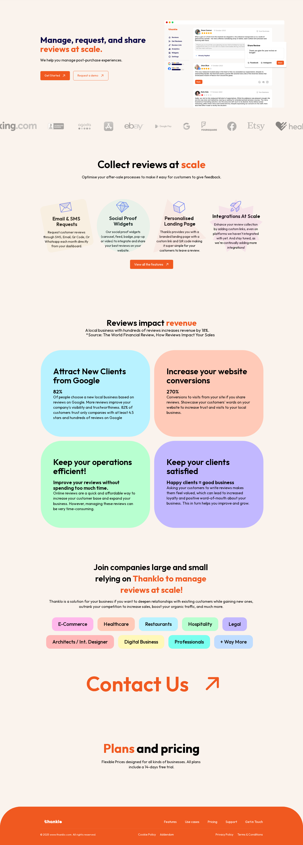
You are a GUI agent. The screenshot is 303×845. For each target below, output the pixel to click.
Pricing (212, 822)
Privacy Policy (224, 834)
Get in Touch (254, 822)
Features (170, 822)
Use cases (192, 822)
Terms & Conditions (250, 834)
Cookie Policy (147, 834)
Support (231, 822)
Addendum (167, 834)
